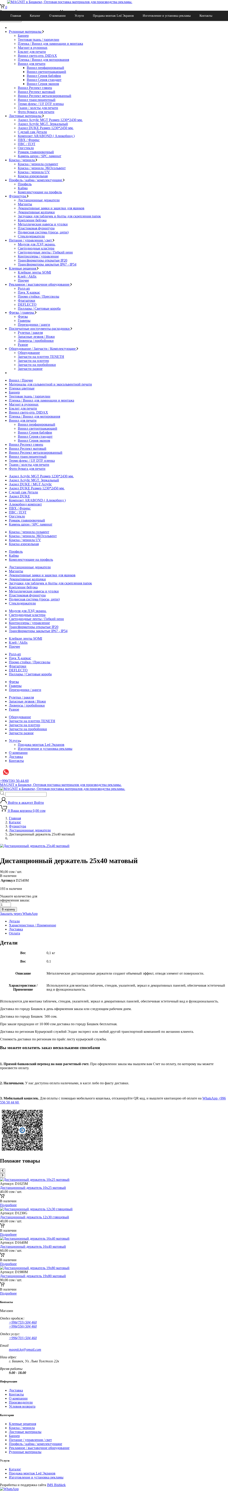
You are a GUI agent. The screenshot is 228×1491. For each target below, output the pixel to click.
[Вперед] (2, 1175)
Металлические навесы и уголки (43, 224)
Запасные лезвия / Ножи (36, 336)
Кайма (23, 188)
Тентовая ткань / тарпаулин (38, 39)
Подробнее (8, 1205)
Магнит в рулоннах (32, 47)
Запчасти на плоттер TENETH (41, 357)
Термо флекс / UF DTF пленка (41, 104)
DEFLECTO (27, 304)
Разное (23, 344)
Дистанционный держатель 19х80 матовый (33, 1276)
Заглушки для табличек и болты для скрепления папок (59, 216)
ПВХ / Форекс (29, 140)
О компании (57, 15)
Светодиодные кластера (36, 248)
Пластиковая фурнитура (36, 228)
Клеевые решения (23, 268)
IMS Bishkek (56, 1485)
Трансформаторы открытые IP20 (42, 260)
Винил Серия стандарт (44, 80)
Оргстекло (26, 148)
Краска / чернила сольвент (38, 164)
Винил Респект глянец (35, 88)
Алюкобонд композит (25, 504)
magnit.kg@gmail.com (25, 1349)
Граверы (24, 320)
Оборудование (29, 353)
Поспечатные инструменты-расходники (40, 328)
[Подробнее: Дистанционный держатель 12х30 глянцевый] (2, 1226)
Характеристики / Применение (32, 925)
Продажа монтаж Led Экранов (113, 15)
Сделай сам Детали (32, 132)
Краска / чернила (22, 160)
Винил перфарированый (45, 68)
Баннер (23, 35)
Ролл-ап (24, 288)
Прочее (23, 280)
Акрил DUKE (19, 496)
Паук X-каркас (29, 292)
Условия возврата (22, 1406)
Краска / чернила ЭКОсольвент (42, 168)
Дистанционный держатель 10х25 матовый (33, 1188)
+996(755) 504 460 (23, 1322)
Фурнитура (18, 196)
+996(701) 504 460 (23, 1338)
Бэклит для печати (32, 52)
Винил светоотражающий (46, 72)
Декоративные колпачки (36, 212)
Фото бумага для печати (36, 112)
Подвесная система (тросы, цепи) (43, 232)
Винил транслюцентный (36, 100)
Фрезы (23, 316)
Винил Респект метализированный (44, 96)
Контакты (206, 15)
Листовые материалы (25, 116)
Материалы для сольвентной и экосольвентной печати (50, 384)
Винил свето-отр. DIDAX (37, 56)
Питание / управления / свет (31, 240)
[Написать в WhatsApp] (9, 1489)
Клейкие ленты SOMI (34, 272)
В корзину (8, 909)
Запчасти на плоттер (33, 361)
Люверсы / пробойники (36, 340)
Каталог (35, 15)
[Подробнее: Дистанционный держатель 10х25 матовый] (2, 1197)
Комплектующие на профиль (40, 192)
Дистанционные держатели (39, 200)
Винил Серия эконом (43, 84)
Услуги (79, 15)
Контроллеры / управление (38, 256)
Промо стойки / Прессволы (38, 296)
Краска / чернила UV (34, 172)
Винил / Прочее (21, 380)
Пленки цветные (22, 388)
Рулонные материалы (25, 31)
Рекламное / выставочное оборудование (39, 284)
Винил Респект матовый (36, 92)
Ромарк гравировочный (36, 152)
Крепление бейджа (32, 220)
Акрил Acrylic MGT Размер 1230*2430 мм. (50, 120)
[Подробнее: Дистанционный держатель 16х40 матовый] (2, 1256)
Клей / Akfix (27, 276)
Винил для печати (31, 64)
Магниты (25, 204)
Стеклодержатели (31, 236)
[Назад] (2, 1170)
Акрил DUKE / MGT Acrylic (30, 484)
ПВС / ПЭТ (26, 144)
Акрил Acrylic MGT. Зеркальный (43, 124)
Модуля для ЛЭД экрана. (36, 244)
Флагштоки (26, 300)
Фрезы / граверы (22, 312)
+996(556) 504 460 (23, 1326)
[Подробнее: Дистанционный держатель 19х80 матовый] (2, 1285)
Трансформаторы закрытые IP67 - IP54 (47, 264)
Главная (15, 15)
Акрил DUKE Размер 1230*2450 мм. (45, 128)
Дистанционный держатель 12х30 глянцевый (34, 1217)
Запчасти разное (30, 369)
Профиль (25, 184)
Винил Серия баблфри (44, 76)
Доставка (16, 757)
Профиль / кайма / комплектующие (36, 180)
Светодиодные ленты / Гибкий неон (45, 252)
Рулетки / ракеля (30, 332)
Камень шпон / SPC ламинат (39, 156)
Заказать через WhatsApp (19, 914)
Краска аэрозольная (33, 176)
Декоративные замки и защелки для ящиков (51, 208)
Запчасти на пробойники (37, 365)
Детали (14, 921)
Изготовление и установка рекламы (167, 15)
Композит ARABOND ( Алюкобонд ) (46, 136)
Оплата (14, 933)
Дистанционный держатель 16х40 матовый (33, 1246)
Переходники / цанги (34, 324)
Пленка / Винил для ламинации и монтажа (50, 43)
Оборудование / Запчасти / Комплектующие (43, 349)
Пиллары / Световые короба (39, 308)
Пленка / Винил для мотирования (43, 60)
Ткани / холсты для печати (38, 108)
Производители (21, 1402)
